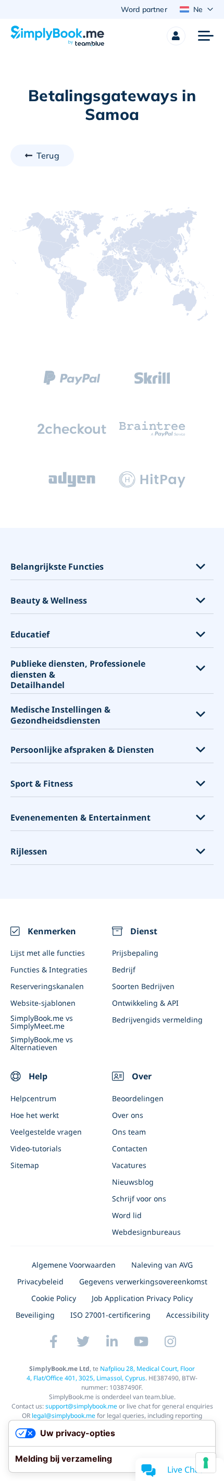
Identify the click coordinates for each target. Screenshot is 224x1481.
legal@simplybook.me (63, 1415)
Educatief (29, 634)
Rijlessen (28, 851)
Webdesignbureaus (146, 1232)
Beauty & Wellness (48, 600)
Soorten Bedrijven (143, 986)
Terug (47, 155)
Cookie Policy (53, 1298)
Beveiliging (35, 1315)
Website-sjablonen (43, 1003)
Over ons (127, 1115)
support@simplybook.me (81, 1406)
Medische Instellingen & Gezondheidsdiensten (60, 715)
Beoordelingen (138, 1098)
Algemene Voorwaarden (74, 1265)
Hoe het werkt (34, 1115)
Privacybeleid (40, 1281)
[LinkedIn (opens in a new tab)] (112, 1341)
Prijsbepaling (135, 953)
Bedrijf (123, 969)
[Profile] (176, 36)
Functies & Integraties (49, 969)
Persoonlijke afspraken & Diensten (82, 749)
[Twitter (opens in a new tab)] (82, 1341)
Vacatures (129, 1165)
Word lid (127, 1215)
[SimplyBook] (57, 36)
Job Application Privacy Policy (142, 1298)
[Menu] (206, 36)
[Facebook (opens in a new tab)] (53, 1341)
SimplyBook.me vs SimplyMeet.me (41, 1022)
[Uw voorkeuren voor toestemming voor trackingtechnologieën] (206, 1463)
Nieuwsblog (133, 1182)
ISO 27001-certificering (110, 1315)
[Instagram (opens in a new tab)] (170, 1341)
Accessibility (187, 1315)
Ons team (129, 1132)
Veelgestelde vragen (46, 1132)
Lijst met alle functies (47, 953)
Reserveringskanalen (47, 986)
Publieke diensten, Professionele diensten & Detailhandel (77, 674)
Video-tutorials (35, 1148)
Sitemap (24, 1165)
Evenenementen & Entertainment (80, 817)
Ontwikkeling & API (145, 1003)
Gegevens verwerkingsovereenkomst (143, 1281)
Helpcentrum (33, 1098)
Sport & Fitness (41, 783)
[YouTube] (141, 1341)
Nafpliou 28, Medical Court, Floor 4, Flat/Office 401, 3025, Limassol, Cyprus (111, 1373)
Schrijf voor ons (139, 1198)
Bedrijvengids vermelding (157, 1020)
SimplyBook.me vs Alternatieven (41, 1043)
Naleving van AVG (162, 1265)
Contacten (129, 1148)
